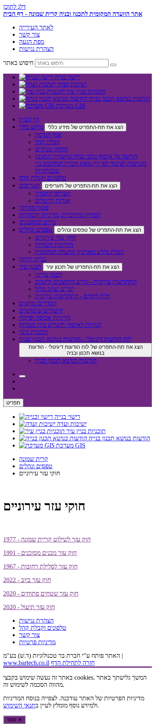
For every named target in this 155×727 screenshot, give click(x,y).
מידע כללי (31, 126)
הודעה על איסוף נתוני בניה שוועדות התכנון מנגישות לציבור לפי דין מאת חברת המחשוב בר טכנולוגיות (90, 163)
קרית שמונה (33, 458)
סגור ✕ (14, 720)
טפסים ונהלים (35, 229)
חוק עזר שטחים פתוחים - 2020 (40, 593)
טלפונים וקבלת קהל (42, 177)
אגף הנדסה (48, 134)
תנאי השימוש (19, 705)
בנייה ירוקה (32, 259)
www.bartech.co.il (26, 662)
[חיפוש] (113, 65)
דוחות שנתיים (51, 149)
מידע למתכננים (37, 222)
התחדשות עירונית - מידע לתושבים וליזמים (86, 281)
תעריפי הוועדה (53, 193)
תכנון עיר (30, 266)
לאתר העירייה (36, 27)
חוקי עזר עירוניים (55, 237)
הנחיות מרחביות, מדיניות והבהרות (60, 214)
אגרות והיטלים (52, 200)
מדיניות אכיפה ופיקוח (44, 317)
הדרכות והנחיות (54, 244)
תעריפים (29, 185)
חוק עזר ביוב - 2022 (27, 580)
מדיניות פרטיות (37, 642)
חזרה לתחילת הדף (73, 662)
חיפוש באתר (18, 62)
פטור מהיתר (33, 207)
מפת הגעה (31, 41)
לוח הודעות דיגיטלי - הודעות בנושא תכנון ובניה (75, 339)
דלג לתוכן (14, 6)
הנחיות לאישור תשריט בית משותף (60, 324)
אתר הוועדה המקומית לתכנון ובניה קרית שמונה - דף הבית (72, 13)
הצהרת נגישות (36, 48)
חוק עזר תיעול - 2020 (29, 607)
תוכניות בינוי (33, 331)
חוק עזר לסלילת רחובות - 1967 (40, 566)
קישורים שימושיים (41, 310)
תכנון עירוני (48, 274)
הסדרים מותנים (37, 303)
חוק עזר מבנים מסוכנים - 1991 (40, 552)
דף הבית (29, 119)
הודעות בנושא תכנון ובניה (66, 360)
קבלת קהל (47, 142)
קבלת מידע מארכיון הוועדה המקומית (79, 251)
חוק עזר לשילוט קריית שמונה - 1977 (47, 539)
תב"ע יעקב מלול (54, 288)
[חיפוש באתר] (22, 376)
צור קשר (29, 34)
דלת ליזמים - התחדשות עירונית (72, 296)
